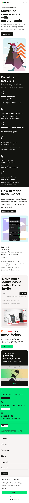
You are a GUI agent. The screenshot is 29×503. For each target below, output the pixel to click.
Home (2, 7)
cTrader (7, 7)
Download (23, 293)
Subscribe (4, 425)
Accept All (14, 492)
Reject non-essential (14, 496)
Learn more (4, 488)
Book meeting (5, 408)
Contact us (4, 473)
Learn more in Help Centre (8, 211)
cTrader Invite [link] (13, 7)
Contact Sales (6, 34)
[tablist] (14, 259)
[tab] (14, 252)
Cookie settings (14, 499)
